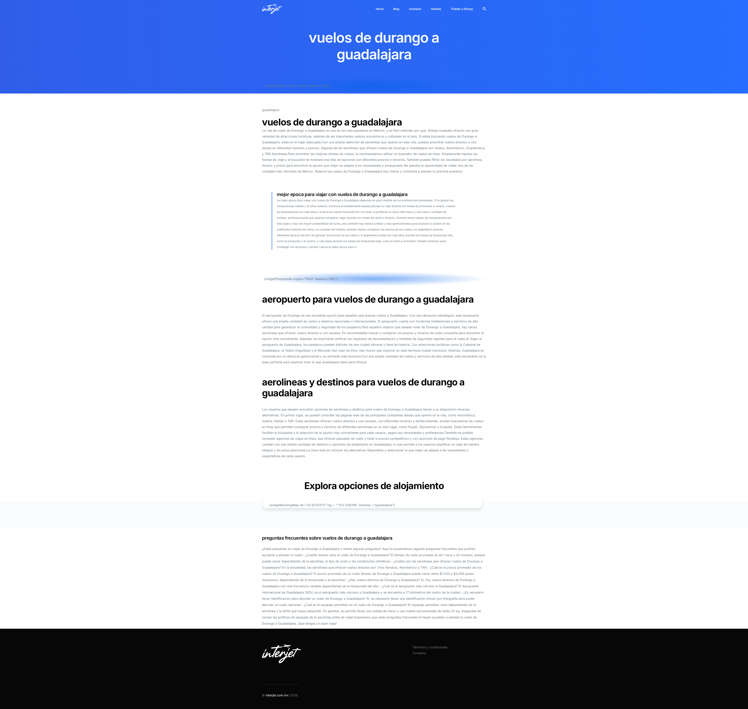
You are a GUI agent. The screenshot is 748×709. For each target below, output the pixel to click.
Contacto (419, 653)
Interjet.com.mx (278, 695)
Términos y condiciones (430, 647)
